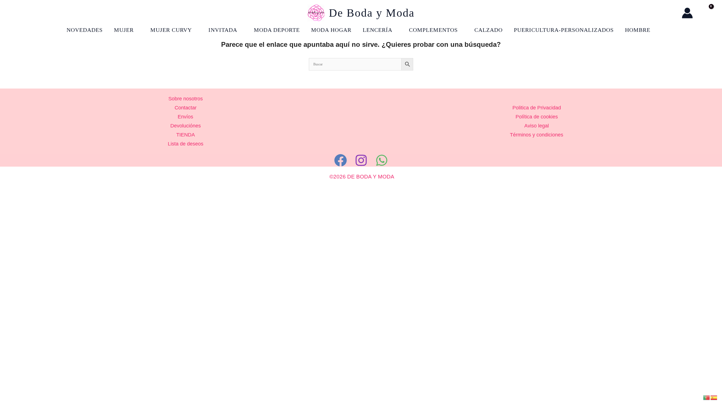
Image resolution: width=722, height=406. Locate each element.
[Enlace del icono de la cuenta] (687, 13)
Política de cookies (537, 117)
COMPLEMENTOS (433, 30)
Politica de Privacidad (536, 108)
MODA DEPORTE (277, 30)
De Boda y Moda (372, 12)
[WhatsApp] (381, 160)
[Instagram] (361, 160)
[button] (671, 13)
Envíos (185, 117)
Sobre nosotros (185, 99)
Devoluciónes (185, 126)
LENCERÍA (377, 30)
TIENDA (185, 135)
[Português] (706, 397)
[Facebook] (340, 160)
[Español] (714, 397)
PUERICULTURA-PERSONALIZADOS (564, 30)
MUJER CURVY (171, 30)
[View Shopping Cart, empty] (705, 13)
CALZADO (488, 30)
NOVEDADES (85, 30)
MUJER (124, 30)
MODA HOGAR (331, 30)
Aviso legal (536, 126)
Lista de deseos (185, 144)
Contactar (186, 108)
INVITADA (222, 30)
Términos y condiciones (536, 135)
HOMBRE (637, 30)
